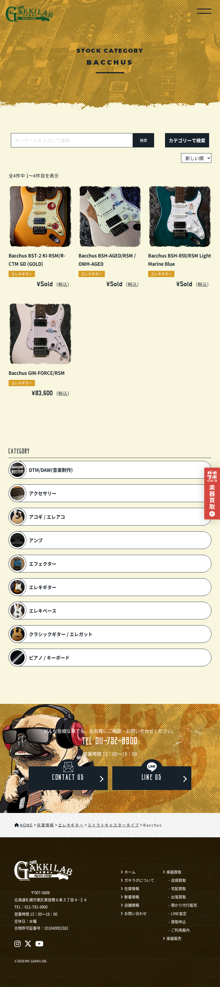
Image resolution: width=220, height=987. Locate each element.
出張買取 (178, 896)
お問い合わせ (135, 913)
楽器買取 (173, 872)
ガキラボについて (139, 880)
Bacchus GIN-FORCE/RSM (37, 372)
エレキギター (21, 273)
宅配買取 (178, 888)
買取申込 (178, 921)
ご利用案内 (180, 930)
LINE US (152, 778)
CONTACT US (68, 778)
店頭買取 (178, 880)
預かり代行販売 (184, 905)
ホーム (129, 872)
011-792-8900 (110, 742)
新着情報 (131, 896)
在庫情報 (131, 888)
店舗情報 (131, 905)
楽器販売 (173, 938)
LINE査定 (178, 913)
